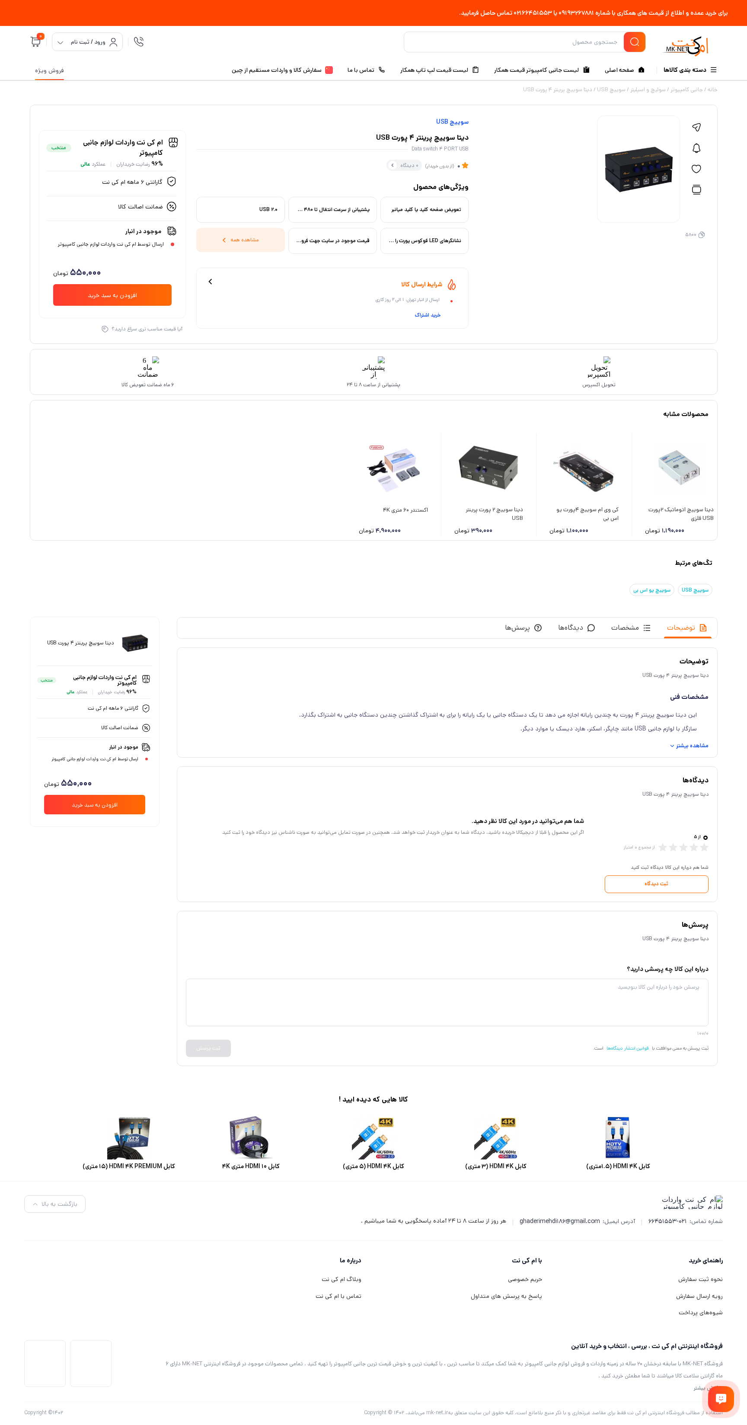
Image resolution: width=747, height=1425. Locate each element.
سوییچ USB (611, 90)
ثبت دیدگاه (656, 883)
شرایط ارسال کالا (421, 285)
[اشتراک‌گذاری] (696, 127)
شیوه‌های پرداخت (701, 1312)
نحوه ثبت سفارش (700, 1279)
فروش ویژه (49, 70)
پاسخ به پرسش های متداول (506, 1296)
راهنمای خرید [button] (706, 1260)
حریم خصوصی (525, 1279)
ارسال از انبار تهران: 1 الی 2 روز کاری (408, 299)
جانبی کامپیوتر (686, 90)
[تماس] (139, 42)
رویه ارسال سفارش (699, 1296)
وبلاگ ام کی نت (341, 1279)
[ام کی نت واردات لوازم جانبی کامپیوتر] (685, 43)
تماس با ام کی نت (338, 1296)
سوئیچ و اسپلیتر (648, 90)
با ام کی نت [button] (527, 1260)
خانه (713, 90)
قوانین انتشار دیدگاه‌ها (628, 1048)
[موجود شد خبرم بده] (696, 148)
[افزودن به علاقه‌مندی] (696, 169)
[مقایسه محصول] (696, 190)
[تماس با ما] (721, 1399)
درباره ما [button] (350, 1260)
